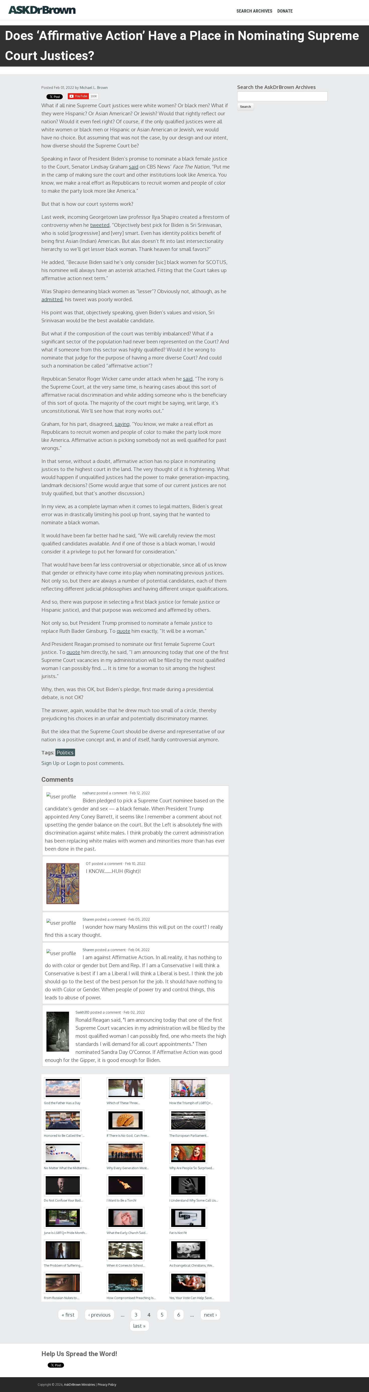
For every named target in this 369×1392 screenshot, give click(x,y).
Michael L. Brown (94, 87)
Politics (65, 752)
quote (123, 631)
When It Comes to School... (126, 1265)
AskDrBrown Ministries (79, 1384)
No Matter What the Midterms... (66, 1168)
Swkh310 (82, 1012)
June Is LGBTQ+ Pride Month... (65, 1233)
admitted (52, 299)
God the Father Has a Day (62, 1103)
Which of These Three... (123, 1103)
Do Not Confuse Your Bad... (63, 1200)
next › (210, 1314)
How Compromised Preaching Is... (131, 1298)
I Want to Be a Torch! (121, 1200)
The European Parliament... (189, 1135)
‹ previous (99, 1314)
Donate (285, 11)
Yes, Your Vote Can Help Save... (191, 1298)
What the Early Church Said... (127, 1233)
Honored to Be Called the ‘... (64, 1135)
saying (122, 424)
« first (68, 1314)
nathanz (89, 793)
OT (88, 863)
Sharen (88, 919)
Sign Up (50, 763)
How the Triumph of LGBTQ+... (191, 1103)
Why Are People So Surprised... (191, 1168)
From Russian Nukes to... (61, 1298)
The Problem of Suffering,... (63, 1265)
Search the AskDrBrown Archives (276, 87)
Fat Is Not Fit (178, 1233)
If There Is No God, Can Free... (128, 1135)
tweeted (99, 225)
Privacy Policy (107, 1384)
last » (139, 1325)
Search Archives (254, 11)
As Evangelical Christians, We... (191, 1265)
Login (73, 763)
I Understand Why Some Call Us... (193, 1200)
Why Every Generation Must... (128, 1168)
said (133, 166)
